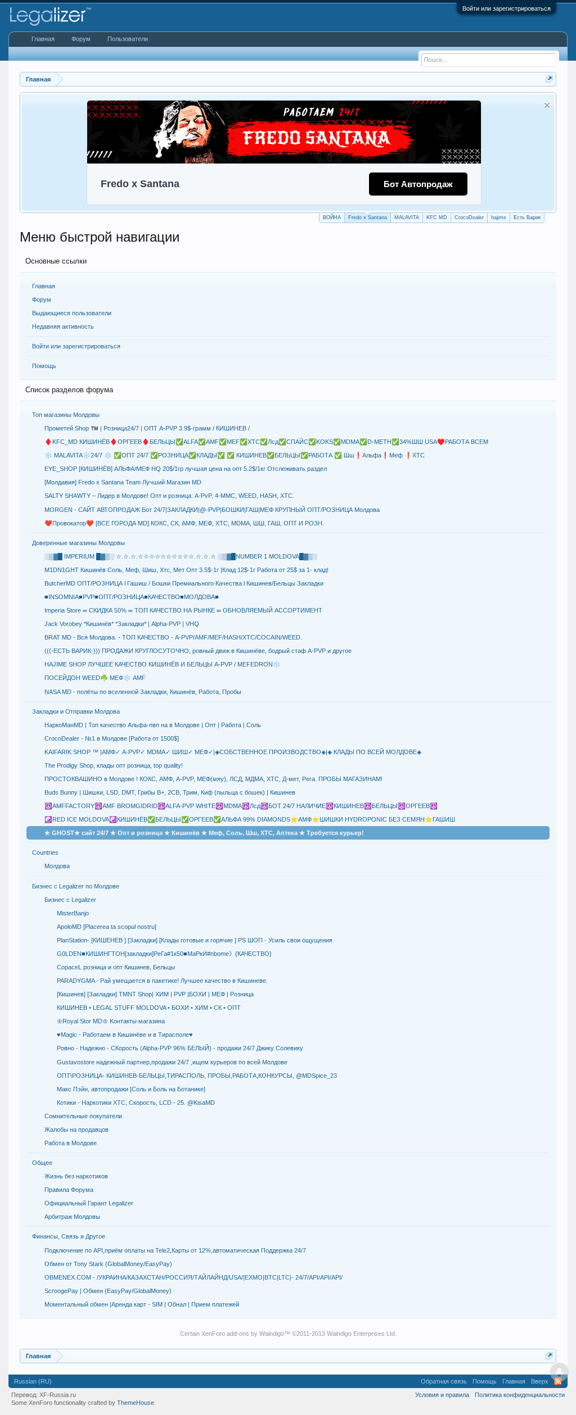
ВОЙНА (332, 217)
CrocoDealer (469, 217)
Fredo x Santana (367, 217)
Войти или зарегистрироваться (506, 8)
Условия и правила (442, 1394)
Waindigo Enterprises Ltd (361, 1333)
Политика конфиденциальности (520, 1394)
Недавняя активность (63, 326)
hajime (498, 217)
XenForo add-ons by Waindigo (242, 1333)
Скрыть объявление (547, 105)
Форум (41, 299)
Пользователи (127, 38)
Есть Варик (527, 217)
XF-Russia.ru (57, 1394)
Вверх (539, 1381)
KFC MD (436, 217)
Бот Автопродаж (418, 184)
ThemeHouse (135, 1402)
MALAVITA (406, 217)
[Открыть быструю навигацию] (549, 79)
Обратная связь (444, 1381)
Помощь (44, 365)
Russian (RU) (33, 1381)
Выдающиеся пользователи (71, 313)
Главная (43, 286)
